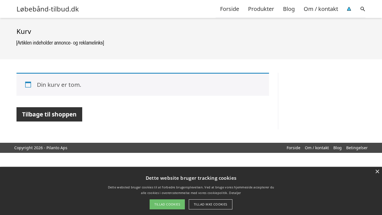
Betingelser (357, 147)
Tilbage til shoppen (49, 114)
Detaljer (235, 193)
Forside (229, 9)
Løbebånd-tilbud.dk (47, 8)
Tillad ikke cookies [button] (210, 204)
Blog (289, 9)
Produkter (261, 9)
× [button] (377, 172)
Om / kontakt (321, 9)
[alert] (191, 191)
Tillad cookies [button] (167, 204)
